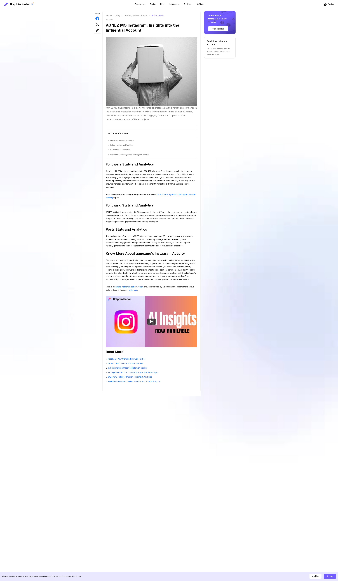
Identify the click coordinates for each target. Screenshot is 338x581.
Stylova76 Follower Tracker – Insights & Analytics (130, 377)
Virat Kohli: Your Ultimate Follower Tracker (126, 359)
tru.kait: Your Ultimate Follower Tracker (125, 363)
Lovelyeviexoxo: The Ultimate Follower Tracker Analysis (133, 372)
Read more (76, 576)
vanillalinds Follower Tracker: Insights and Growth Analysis (134, 381)
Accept (330, 576)
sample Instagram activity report (129, 287)
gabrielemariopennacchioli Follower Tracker (127, 368)
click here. (133, 290)
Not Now (315, 576)
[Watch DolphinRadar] (151, 321)
